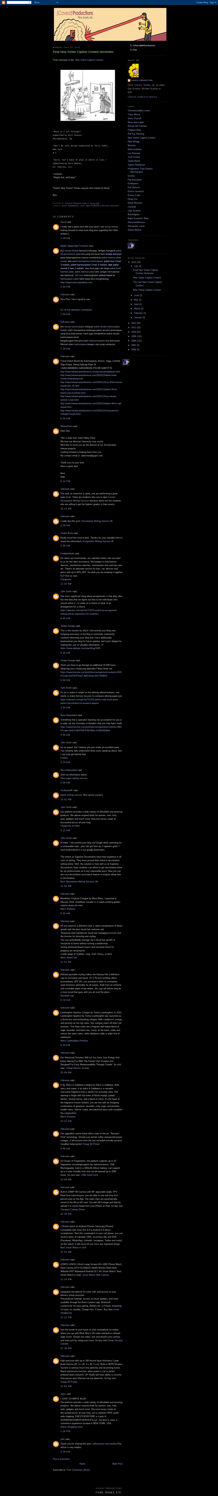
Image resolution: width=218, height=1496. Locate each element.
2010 (134, 332)
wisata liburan (72, 250)
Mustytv (132, 145)
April (136, 304)
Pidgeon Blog (134, 130)
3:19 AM (65, 762)
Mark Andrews (135, 149)
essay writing (111, 226)
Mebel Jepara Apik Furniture (74, 246)
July (136, 266)
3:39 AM (65, 545)
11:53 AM (65, 962)
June (136, 295)
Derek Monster (135, 203)
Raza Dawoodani (68, 715)
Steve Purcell (134, 118)
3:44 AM (65, 707)
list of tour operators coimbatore (76, 310)
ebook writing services (71, 795)
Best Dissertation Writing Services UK (79, 881)
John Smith (66, 591)
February (138, 313)
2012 (134, 323)
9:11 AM (65, 830)
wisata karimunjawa (74, 326)
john (62, 1439)
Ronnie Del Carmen (137, 126)
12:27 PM (66, 1317)
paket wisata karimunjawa (107, 326)
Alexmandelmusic (136, 222)
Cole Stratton (134, 210)
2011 (134, 327)
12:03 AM (66, 886)
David (63, 222)
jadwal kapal (105, 275)
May (136, 299)
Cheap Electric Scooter (77, 1068)
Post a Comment (61, 1459)
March (137, 308)
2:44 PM (65, 287)
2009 (134, 336)
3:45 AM (65, 735)
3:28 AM (65, 238)
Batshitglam (133, 214)
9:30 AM (65, 525)
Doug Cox (132, 199)
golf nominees (70, 206)
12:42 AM (66, 584)
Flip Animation (135, 179)
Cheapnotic (66, 579)
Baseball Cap (67, 995)
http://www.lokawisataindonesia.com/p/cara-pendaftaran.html (90, 371)
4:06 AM (65, 782)
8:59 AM (65, 418)
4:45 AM (65, 618)
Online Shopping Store (71, 1427)
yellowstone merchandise (104, 1443)
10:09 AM (66, 1179)
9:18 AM (65, 1000)
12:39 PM (66, 1348)
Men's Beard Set (68, 957)
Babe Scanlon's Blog (138, 218)
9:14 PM (65, 481)
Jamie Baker (134, 161)
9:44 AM (65, 1045)
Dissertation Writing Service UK (97, 521)
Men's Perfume (67, 909)
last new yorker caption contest (99, 206)
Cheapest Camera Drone (72, 1209)
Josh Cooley (134, 157)
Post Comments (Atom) (78, 1470)
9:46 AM (65, 1148)
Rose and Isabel (136, 122)
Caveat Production (142, 80)
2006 (134, 349)
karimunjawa (80, 344)
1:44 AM (65, 314)
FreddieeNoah (67, 553)
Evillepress (133, 183)
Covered (132, 207)
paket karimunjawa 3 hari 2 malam (89, 264)
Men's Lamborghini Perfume (74, 1040)
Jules (63, 1394)
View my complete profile (142, 97)
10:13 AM (66, 508)
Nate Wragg (133, 141)
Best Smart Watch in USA (73, 1247)
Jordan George (67, 626)
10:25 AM (66, 1121)
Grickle (131, 176)
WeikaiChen (66, 426)
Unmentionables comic (139, 110)
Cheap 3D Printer (91, 1144)
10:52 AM (66, 799)
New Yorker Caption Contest (89, 60)
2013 (134, 262)
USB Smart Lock (89, 1175)
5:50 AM (65, 680)
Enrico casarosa (136, 191)
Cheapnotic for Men (70, 826)
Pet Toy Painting (136, 134)
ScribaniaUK (66, 790)
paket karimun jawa (84, 271)
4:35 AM (65, 653)
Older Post (117, 1464)
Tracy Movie (134, 114)
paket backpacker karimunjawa (87, 261)
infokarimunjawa (97, 340)
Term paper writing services (74, 778)
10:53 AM (66, 1252)
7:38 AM (65, 348)
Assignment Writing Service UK (98, 541)
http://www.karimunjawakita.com (76, 282)
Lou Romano (134, 153)
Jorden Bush (66, 533)
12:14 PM (66, 1279)
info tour (79, 275)
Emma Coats (134, 195)
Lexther (64, 758)
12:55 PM (66, 1386)
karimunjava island (69, 279)
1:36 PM (65, 1431)
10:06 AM (66, 1072)
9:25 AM (65, 913)
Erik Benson (134, 187)
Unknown (64, 294)
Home (82, 1464)
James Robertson (136, 165)
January (138, 317)
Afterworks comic (136, 226)
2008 (134, 340)
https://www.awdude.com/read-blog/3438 (80, 648)
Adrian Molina (134, 230)
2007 (134, 345)
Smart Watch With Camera (95, 1275)
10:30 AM (66, 1214)
